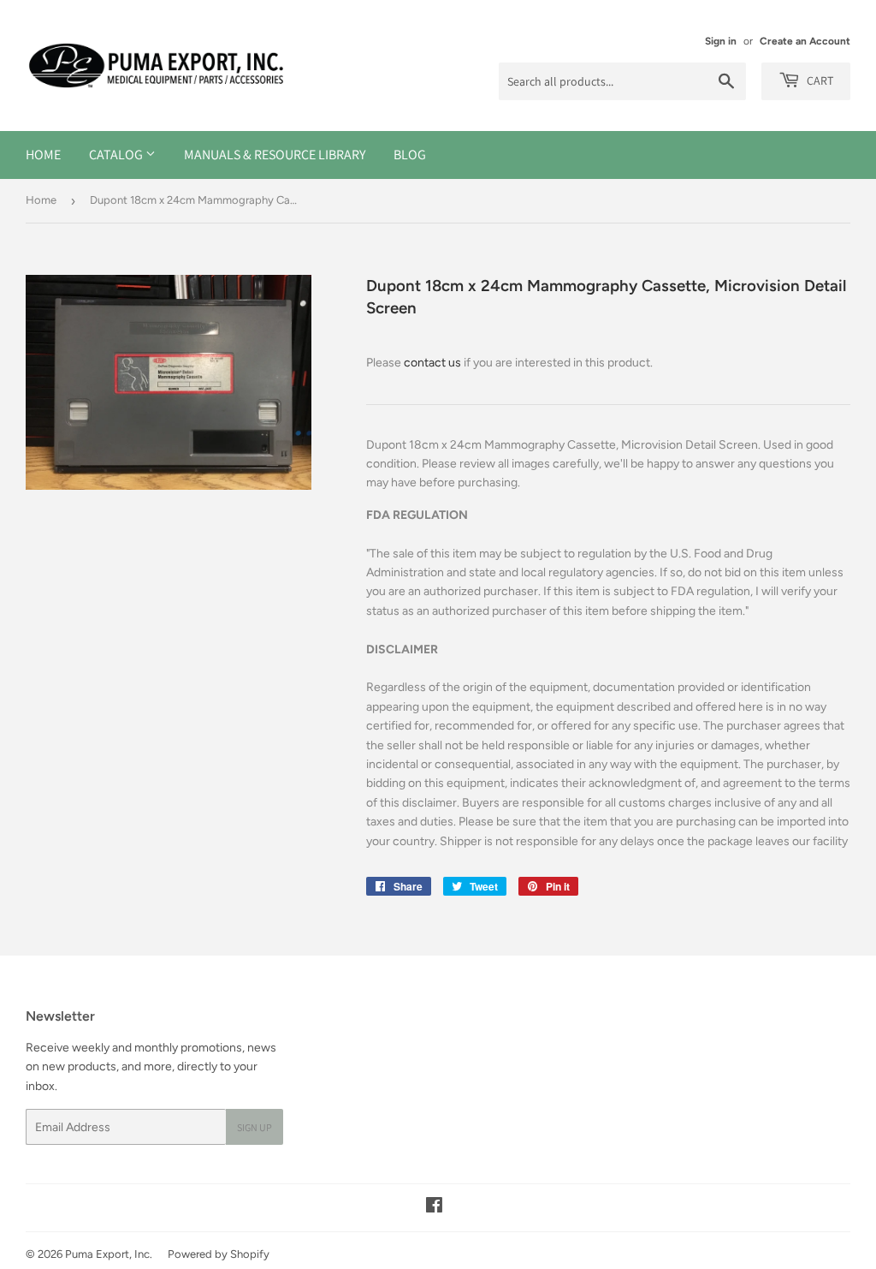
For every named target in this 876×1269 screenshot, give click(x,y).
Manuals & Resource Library (274, 155)
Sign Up (254, 1127)
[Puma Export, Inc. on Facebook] (434, 1207)
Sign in (721, 41)
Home (43, 155)
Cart (818, 80)
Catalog (117, 155)
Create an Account (805, 41)
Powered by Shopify (218, 1254)
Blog (410, 155)
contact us (432, 362)
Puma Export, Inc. (108, 1254)
